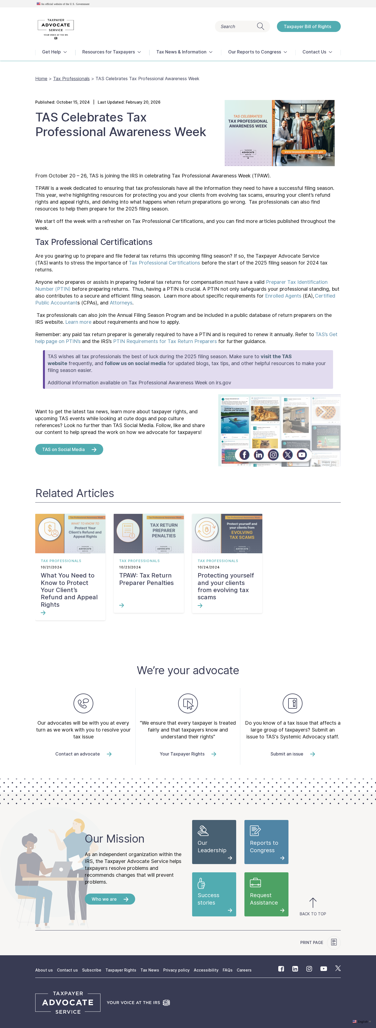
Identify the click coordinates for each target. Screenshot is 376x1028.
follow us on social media (135, 363)
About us (44, 970)
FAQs (228, 970)
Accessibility (206, 970)
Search (228, 26)
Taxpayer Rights (120, 970)
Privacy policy (176, 970)
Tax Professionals (71, 78)
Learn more (78, 322)
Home (41, 78)
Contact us (67, 970)
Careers (244, 970)
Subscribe (91, 970)
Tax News (149, 970)
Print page (312, 942)
